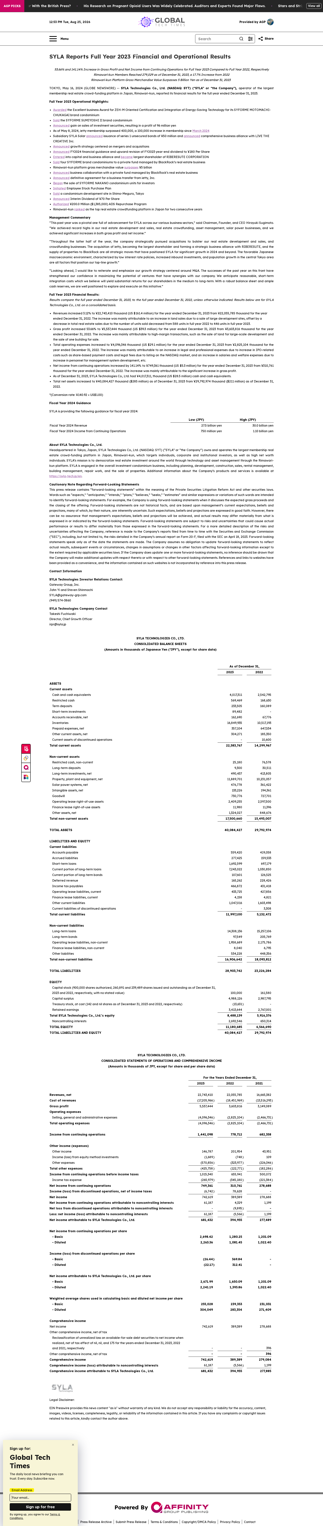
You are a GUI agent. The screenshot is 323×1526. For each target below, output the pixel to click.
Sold (56, 120)
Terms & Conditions (164, 1522)
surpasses (131, 167)
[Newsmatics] (26, 777)
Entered (59, 157)
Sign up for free (40, 1506)
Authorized (61, 204)
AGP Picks (12, 6)
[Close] (73, 1445)
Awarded (60, 110)
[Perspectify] (26, 758)
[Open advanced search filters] (250, 38)
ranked (79, 209)
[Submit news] (26, 749)
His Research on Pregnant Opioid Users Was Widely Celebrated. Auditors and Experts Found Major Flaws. (174, 6)
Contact (250, 1522)
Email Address (22, 1490)
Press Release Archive (96, 1522)
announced (94, 136)
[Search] (241, 38)
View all (314, 6)
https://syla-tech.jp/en (65, 476)
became (127, 157)
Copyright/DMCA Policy (199, 1522)
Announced (61, 125)
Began (58, 183)
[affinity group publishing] (26, 767)
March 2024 (200, 131)
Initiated (59, 188)
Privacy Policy (230, 1522)
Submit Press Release (131, 1522)
